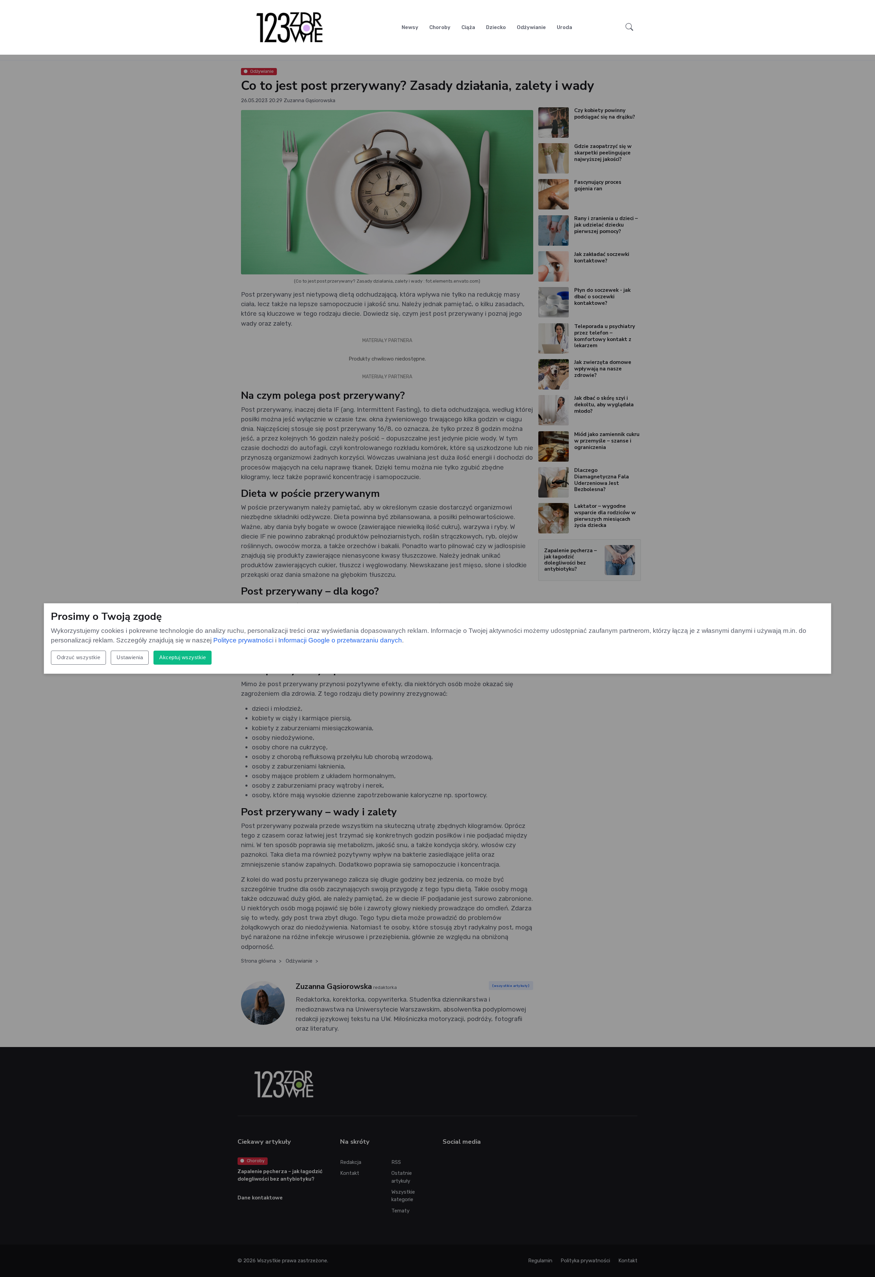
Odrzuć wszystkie (78, 657)
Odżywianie (531, 27)
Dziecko (496, 27)
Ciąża (468, 27)
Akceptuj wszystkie (182, 657)
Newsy (410, 27)
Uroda (564, 27)
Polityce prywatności (243, 640)
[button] (629, 27)
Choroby (439, 27)
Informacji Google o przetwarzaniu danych (340, 640)
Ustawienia (130, 657)
